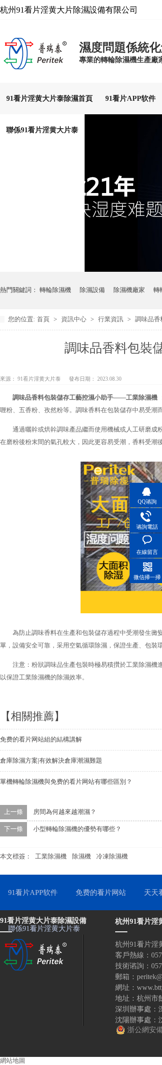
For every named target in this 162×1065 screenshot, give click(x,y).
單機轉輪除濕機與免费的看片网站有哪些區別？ (66, 781)
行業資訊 (111, 319)
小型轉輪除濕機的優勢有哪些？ (77, 829)
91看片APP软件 (130, 98)
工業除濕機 (51, 856)
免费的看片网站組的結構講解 (41, 739)
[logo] (35, 66)
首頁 (44, 319)
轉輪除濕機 (55, 290)
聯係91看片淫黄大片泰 (42, 130)
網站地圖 (12, 1060)
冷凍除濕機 (112, 856)
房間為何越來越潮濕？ (64, 812)
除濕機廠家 (129, 290)
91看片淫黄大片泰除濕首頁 (49, 98)
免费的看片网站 (101, 892)
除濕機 (81, 856)
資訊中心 (74, 319)
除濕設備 (92, 290)
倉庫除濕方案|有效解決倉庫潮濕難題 (51, 760)
